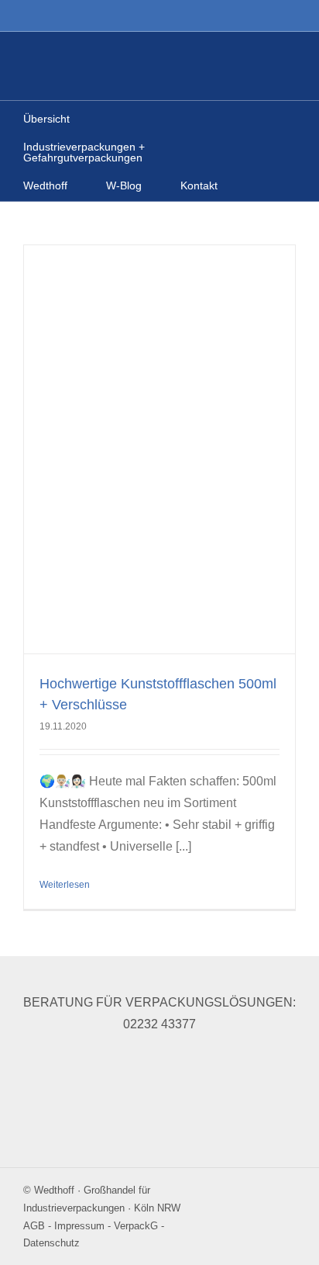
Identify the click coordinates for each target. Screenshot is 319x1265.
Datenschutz (51, 1243)
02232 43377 (159, 1024)
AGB (34, 1226)
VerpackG (136, 1226)
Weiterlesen (64, 884)
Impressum (79, 1226)
